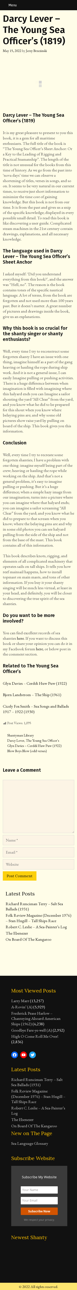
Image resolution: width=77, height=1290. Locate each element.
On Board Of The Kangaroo (28, 939)
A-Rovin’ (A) (22, 1007)
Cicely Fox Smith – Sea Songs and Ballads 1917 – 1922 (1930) (36, 709)
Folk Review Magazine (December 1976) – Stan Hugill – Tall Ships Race (38, 918)
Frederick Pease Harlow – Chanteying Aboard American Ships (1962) (36, 1019)
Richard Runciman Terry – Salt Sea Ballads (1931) (34, 906)
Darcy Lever (15, 740)
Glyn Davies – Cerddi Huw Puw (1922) (35, 683)
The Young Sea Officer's (42, 740)
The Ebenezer (17, 933)
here (20, 638)
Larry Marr (20, 1000)
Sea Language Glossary (29, 1143)
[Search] (72, 5)
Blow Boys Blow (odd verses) (27, 751)
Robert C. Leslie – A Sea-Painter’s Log (36, 927)
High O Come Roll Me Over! (34, 1036)
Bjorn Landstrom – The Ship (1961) (32, 694)
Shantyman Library (20, 735)
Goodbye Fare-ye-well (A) (31, 1030)
